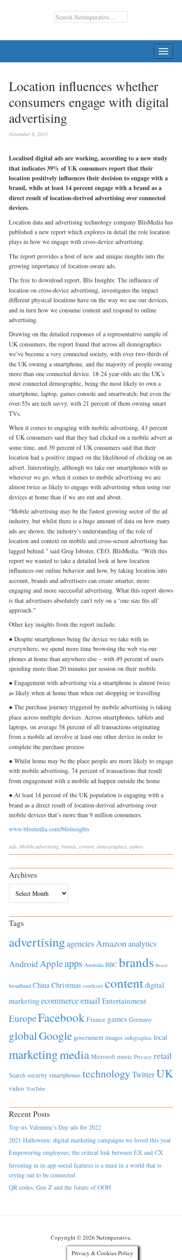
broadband (20, 985)
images (114, 1037)
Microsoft (103, 1056)
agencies (80, 943)
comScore (93, 985)
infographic (138, 1038)
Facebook (61, 1017)
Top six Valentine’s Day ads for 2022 (55, 1127)
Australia (93, 964)
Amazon (111, 943)
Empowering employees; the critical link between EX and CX (86, 1152)
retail (162, 1056)
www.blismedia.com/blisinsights (49, 829)
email (90, 1000)
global (23, 1035)
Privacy (143, 1057)
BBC (111, 964)
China (41, 985)
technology (106, 1073)
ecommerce (60, 1000)
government (88, 1037)
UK (164, 1073)
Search (17, 1075)
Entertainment (124, 1001)
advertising (47, 846)
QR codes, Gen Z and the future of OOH (60, 1187)
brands (68, 846)
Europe (22, 1018)
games (136, 846)
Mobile (26, 846)
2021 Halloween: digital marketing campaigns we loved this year (90, 1140)
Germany (140, 1019)
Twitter (143, 1074)
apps (73, 963)
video (16, 1088)
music (124, 1056)
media (74, 1054)
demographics (112, 846)
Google (55, 1035)
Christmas (66, 985)
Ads (13, 846)
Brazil (161, 965)
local (160, 1037)
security (37, 1075)
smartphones (65, 1075)
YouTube (35, 1088)
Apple (51, 963)
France (96, 1019)
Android (23, 964)
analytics (142, 943)
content (86, 846)
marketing (33, 1054)
